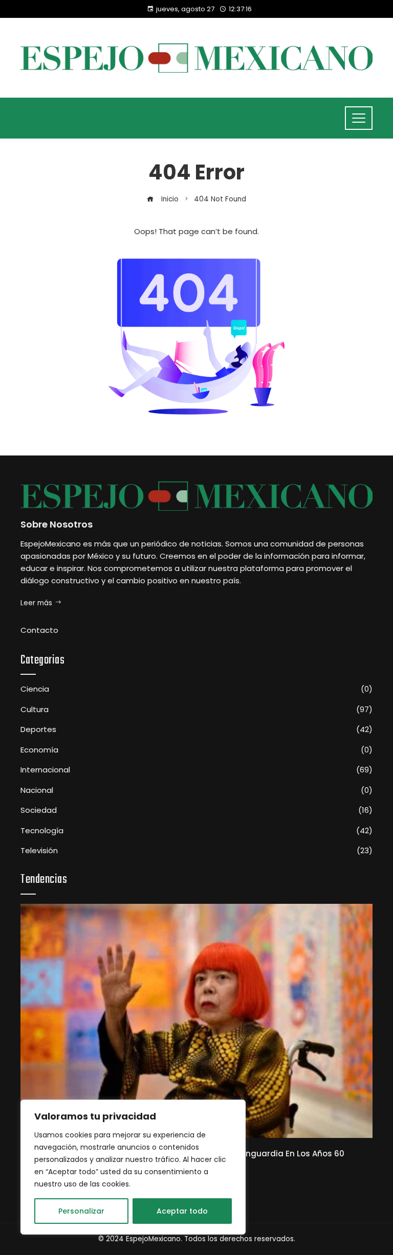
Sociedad (196, 810)
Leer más (36, 603)
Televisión (196, 851)
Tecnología (196, 831)
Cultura (196, 709)
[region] (133, 1167)
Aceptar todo (182, 1211)
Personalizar (81, 1211)
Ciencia (196, 689)
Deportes (196, 729)
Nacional (196, 790)
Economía (196, 750)
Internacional (196, 770)
